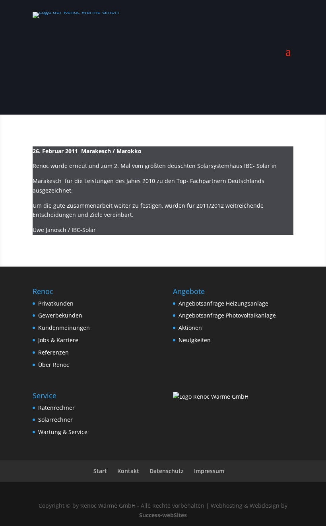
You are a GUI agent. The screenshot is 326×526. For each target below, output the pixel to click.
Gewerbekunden (60, 315)
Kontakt (128, 471)
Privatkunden (56, 303)
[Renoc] (210, 396)
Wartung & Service (62, 432)
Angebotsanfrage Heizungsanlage (223, 303)
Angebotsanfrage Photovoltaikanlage (227, 315)
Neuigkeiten (195, 340)
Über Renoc (53, 364)
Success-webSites (163, 515)
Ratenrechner (56, 407)
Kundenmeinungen (64, 327)
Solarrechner (55, 419)
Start (100, 471)
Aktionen (190, 327)
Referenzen (53, 352)
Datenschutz (166, 471)
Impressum (209, 471)
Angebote (274, 76)
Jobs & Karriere (58, 340)
